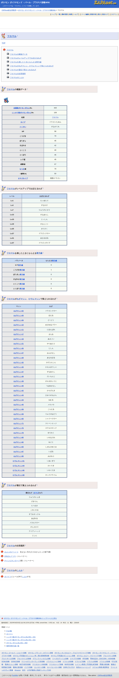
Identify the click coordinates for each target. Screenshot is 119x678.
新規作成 (93, 14)
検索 (70, 14)
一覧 (58, 14)
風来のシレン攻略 (11, 664)
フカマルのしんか (17, 77)
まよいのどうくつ (11, 552)
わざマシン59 (19, 414)
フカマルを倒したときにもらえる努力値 (25, 62)
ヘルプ (76, 14)
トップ (53, 14)
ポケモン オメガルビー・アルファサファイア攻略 (73, 653)
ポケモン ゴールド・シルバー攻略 (14, 653)
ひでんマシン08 (18, 475)
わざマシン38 (19, 376)
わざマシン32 (19, 362)
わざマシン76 (19, 428)
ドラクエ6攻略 (68, 661)
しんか (20, 570)
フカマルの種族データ (18, 54)
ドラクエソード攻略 (53, 661)
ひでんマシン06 (18, 470)
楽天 (23, 670)
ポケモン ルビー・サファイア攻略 (89, 656)
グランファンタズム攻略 (42, 658)
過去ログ (105, 14)
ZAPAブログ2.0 (68, 667)
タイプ (22, 122)
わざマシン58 (19, 409)
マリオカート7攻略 (56, 664)
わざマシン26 (19, 348)
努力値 (39, 253)
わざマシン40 (19, 386)
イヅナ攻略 (28, 667)
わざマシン (21, 299)
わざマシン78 (19, 433)
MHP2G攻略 (69, 664)
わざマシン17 (19, 334)
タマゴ (20, 178)
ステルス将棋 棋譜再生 (100, 667)
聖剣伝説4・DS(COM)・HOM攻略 (102, 658)
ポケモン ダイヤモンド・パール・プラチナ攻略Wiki (25, 2)
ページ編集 (85, 14)
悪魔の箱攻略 (104, 664)
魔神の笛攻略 (18, 667)
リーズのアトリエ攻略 (60, 658)
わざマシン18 (19, 339)
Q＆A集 (9, 631)
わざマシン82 (19, 442)
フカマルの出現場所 (18, 74)
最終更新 (65, 14)
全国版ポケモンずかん (21, 108)
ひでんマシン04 (18, 466)
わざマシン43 (19, 395)
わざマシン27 (19, 353)
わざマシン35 (19, 367)
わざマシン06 (19, 320)
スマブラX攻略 (75, 658)
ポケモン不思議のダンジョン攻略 (63, 656)
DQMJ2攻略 (15, 661)
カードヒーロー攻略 (54, 667)
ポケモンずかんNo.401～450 (16, 643)
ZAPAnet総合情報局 (9, 10)
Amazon (18, 670)
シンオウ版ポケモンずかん (21, 113)
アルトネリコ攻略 (109, 656)
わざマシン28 (19, 358)
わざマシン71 (19, 423)
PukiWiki (15, 675)
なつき (22, 169)
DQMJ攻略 (6, 661)
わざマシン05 (19, 315)
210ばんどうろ (10, 556)
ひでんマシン (34, 299)
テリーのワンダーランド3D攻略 (33, 661)
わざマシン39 (19, 381)
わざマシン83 (19, 447)
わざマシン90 (19, 456)
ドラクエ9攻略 (104, 661)
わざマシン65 (19, 419)
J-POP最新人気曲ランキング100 (39, 670)
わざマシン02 (19, 311)
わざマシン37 (19, 372)
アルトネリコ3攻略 (24, 658)
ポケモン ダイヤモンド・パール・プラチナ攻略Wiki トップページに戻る (30, 618)
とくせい (23, 127)
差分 (99, 14)
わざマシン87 (19, 452)
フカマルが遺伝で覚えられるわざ (23, 70)
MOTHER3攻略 (25, 664)
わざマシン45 (19, 405)
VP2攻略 (85, 658)
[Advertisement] (59, 22)
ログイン (114, 14)
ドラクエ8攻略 (92, 661)
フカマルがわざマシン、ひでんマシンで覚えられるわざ (32, 66)
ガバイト (7, 577)
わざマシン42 (19, 391)
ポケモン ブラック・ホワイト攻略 (40, 653)
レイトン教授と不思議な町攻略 (86, 664)
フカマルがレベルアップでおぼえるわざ (25, 58)
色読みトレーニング (83, 667)
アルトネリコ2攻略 (9, 658)
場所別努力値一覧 (12, 646)
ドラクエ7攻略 (80, 661)
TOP (3, 43)
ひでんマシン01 (18, 461)
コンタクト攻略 (39, 667)
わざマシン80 (19, 437)
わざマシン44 (19, 400)
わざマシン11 (19, 330)
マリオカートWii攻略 (40, 664)
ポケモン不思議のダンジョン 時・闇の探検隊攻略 (31, 656)
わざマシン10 (19, 325)
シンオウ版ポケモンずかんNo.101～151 (21, 640)
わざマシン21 (19, 344)
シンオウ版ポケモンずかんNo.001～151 (21, 637)
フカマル (12, 36)
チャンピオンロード (12, 561)
